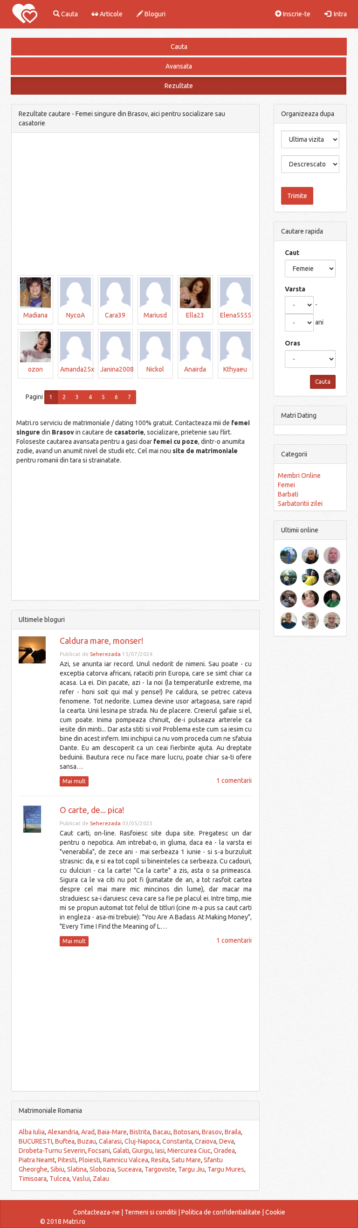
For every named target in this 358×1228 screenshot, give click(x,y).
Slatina (77, 1169)
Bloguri (154, 14)
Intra (339, 14)
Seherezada (105, 654)
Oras (292, 343)
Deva (226, 1141)
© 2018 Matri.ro (62, 1221)
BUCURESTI (35, 1141)
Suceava (129, 1169)
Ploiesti (89, 1160)
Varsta (295, 289)
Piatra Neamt (37, 1160)
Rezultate (179, 86)
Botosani (186, 1132)
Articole (110, 14)
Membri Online (299, 475)
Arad (88, 1132)
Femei (286, 485)
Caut (292, 252)
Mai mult (74, 781)
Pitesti (67, 1160)
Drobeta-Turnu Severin (52, 1150)
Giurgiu (142, 1150)
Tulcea (59, 1178)
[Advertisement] (135, 205)
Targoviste (160, 1169)
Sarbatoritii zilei (300, 503)
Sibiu (57, 1169)
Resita (160, 1160)
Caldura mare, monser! (101, 640)
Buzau (86, 1141)
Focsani (99, 1150)
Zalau (101, 1178)
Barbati (288, 494)
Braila (233, 1132)
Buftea (65, 1141)
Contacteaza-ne (96, 1212)
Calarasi (110, 1141)
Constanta (177, 1141)
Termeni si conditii (150, 1212)
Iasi (160, 1150)
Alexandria (63, 1132)
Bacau (162, 1132)
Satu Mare (186, 1160)
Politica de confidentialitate (221, 1212)
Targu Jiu (191, 1169)
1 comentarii (234, 780)
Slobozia (102, 1169)
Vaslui (81, 1178)
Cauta (69, 14)
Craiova (205, 1141)
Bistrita (140, 1132)
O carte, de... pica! (92, 809)
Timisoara (33, 1178)
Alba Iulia (32, 1132)
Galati (121, 1150)
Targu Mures (225, 1169)
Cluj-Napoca (141, 1141)
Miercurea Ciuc (189, 1150)
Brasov (212, 1132)
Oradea (224, 1150)
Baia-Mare (112, 1132)
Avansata (178, 66)
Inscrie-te (296, 14)
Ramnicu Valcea (125, 1160)
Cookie (275, 1212)
